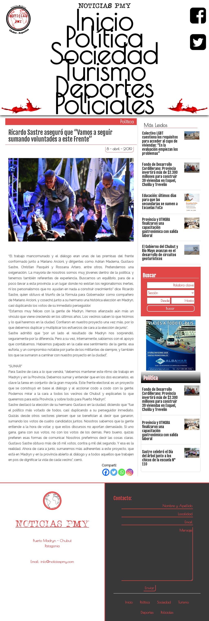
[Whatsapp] (121, 472)
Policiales (104, 103)
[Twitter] (113, 472)
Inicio (104, 20)
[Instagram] (129, 472)
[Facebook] (105, 472)
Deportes (104, 87)
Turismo (104, 70)
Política (104, 36)
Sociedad (104, 53)
